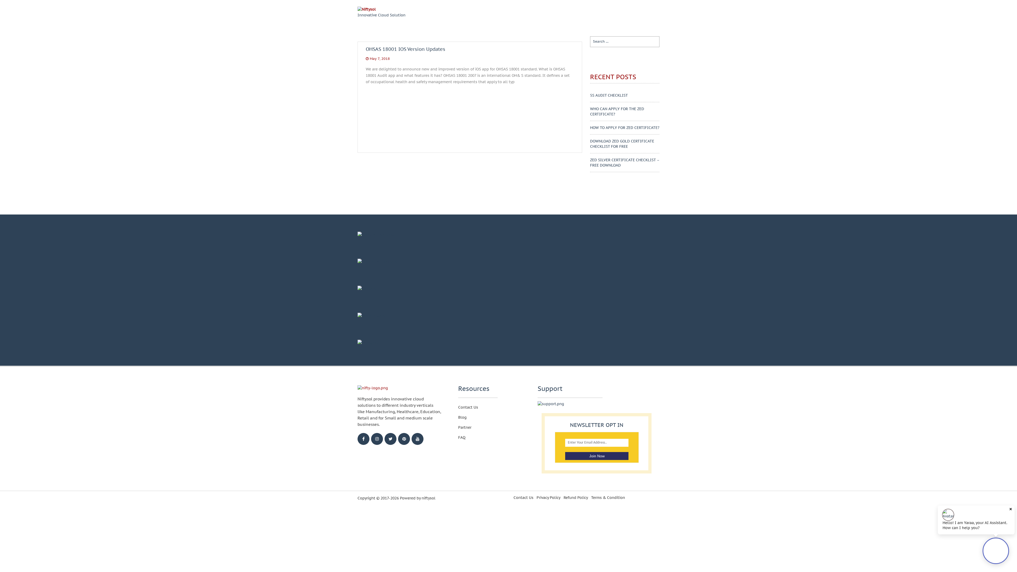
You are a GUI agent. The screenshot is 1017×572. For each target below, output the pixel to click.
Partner (464, 427)
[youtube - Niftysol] (417, 439)
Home (539, 15)
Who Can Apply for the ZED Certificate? (617, 111)
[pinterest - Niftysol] (404, 439)
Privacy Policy (548, 497)
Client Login (638, 15)
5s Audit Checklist (609, 95)
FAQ (461, 437)
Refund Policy (576, 497)
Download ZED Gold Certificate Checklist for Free (622, 144)
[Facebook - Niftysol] (363, 439)
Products (563, 15)
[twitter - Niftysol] (390, 439)
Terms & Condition (608, 497)
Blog (584, 15)
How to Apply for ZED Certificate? (624, 127)
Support (605, 15)
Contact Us (468, 407)
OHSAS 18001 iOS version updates (405, 53)
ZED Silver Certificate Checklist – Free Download (624, 163)
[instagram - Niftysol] (377, 439)
